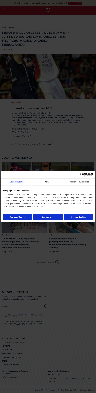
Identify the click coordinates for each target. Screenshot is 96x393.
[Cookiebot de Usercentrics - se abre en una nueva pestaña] (82, 174)
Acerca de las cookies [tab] (79, 182)
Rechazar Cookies (18, 217)
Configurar (46, 217)
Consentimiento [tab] (17, 182)
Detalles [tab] (48, 182)
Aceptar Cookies (78, 217)
